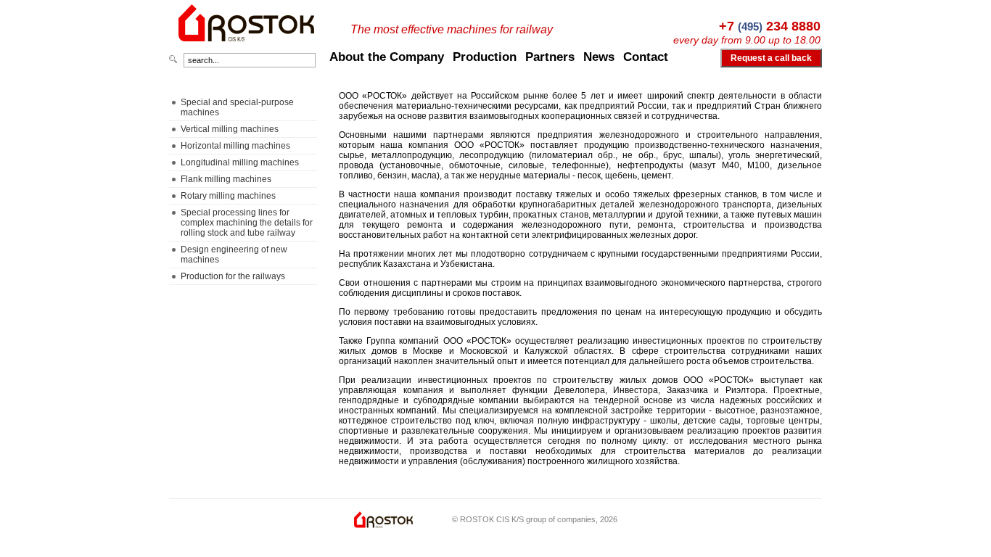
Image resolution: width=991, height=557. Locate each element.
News (598, 56)
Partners (550, 56)
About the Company (386, 56)
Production (485, 56)
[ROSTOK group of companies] (248, 48)
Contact (645, 56)
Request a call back (771, 58)
